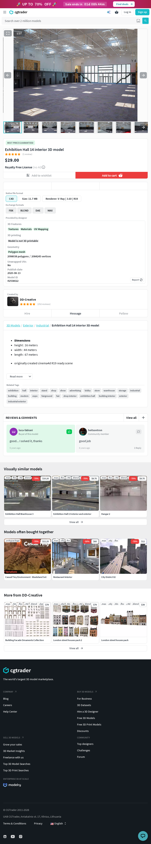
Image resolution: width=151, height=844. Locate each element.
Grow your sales (12, 744)
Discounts (83, 731)
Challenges (83, 750)
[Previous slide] (7, 75)
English (56, 824)
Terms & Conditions (14, 823)
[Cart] (116, 12)
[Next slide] (143, 75)
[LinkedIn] (5, 836)
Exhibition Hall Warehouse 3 (19, 513)
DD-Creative (28, 299)
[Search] (145, 21)
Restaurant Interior (62, 577)
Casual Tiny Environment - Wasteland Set (25, 577)
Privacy (38, 823)
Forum (81, 757)
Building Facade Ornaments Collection (24, 640)
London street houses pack (114, 640)
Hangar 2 (105, 513)
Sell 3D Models (11, 737)
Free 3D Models (86, 718)
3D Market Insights (14, 751)
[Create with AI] (109, 12)
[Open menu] (5, 12)
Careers (7, 705)
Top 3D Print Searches (16, 770)
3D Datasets (84, 705)
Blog (5, 698)
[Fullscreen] (8, 33)
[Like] (27, 186)
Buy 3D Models (85, 691)
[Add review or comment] (143, 418)
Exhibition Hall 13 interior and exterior (72, 513)
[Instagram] (21, 836)
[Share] (123, 186)
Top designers (85, 744)
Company (8, 691)
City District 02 (108, 577)
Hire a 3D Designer (87, 711)
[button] (138, 21)
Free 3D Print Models (89, 724)
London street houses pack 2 (67, 640)
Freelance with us (13, 757)
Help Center (10, 711)
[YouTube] (13, 836)
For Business (84, 698)
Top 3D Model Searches (16, 764)
